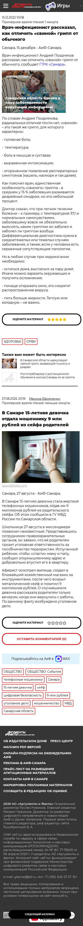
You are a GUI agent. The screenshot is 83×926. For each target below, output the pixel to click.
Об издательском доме (25, 741)
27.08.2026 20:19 (14, 399)
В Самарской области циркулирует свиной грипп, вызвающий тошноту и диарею (45, 364)
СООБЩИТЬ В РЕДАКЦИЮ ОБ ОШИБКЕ (35, 791)
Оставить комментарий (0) (41, 639)
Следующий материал (40, 914)
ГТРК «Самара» (52, 64)
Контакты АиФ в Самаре (25, 779)
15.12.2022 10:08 (13, 17)
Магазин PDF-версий (22, 747)
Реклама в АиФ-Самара (24, 763)
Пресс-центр (61, 741)
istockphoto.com (14, 486)
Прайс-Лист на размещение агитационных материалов (29, 771)
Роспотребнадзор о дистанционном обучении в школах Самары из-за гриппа (47, 375)
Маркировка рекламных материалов (37, 785)
